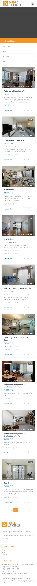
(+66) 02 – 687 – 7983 (11, 569)
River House (8, 483)
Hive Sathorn (9, 239)
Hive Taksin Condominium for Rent (17, 288)
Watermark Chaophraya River (15, 91)
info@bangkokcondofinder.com (16, 573)
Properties (5, 550)
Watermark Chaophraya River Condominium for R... (15, 386)
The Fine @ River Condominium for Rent (17, 339)
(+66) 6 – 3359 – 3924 (9, 571)
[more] (27, 102)
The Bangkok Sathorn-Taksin (15, 140)
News (3, 552)
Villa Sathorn (9, 190)
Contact (4, 555)
